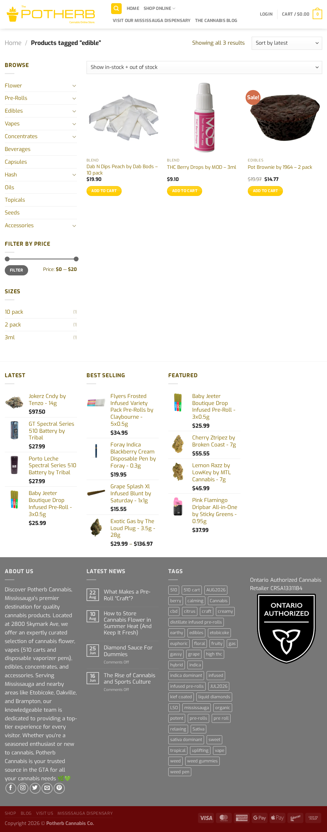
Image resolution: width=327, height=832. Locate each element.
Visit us (44, 813)
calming (195, 600)
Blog (26, 813)
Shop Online (157, 8)
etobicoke (219, 632)
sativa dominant (186, 739)
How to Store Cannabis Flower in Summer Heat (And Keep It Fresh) (128, 623)
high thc (214, 654)
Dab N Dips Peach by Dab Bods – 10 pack (122, 170)
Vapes (12, 123)
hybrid (176, 665)
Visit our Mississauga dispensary (152, 20)
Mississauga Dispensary (85, 813)
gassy (176, 654)
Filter (16, 270)
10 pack (14, 311)
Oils (9, 187)
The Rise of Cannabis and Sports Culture (129, 678)
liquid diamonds (214, 697)
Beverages (17, 149)
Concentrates (21, 136)
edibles (196, 632)
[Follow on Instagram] (23, 788)
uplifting (200, 750)
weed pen (179, 772)
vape (219, 750)
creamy (225, 611)
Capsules (16, 161)
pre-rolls (198, 718)
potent (176, 718)
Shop (10, 813)
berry (175, 600)
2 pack (13, 324)
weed (175, 761)
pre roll (221, 718)
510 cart (192, 590)
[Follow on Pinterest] (59, 788)
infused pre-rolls (187, 686)
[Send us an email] (47, 788)
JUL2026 (218, 686)
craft (206, 611)
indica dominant (186, 675)
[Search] (116, 8)
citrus (189, 611)
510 (173, 590)
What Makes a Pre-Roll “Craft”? (127, 594)
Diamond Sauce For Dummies (128, 650)
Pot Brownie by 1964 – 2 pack (280, 167)
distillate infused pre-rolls (196, 622)
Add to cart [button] (104, 190)
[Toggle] (74, 85)
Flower (13, 85)
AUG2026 (215, 590)
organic (222, 707)
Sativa (198, 729)
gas (232, 643)
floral (199, 643)
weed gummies (202, 761)
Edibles (14, 110)
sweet (214, 739)
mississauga (196, 707)
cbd (174, 611)
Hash (11, 174)
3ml (10, 337)
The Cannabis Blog (216, 20)
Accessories (19, 225)
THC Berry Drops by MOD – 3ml (201, 167)
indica (195, 665)
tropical (178, 750)
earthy (176, 632)
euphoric (179, 643)
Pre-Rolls (16, 97)
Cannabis (219, 600)
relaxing (178, 729)
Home (133, 8)
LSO (174, 707)
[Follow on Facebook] (11, 788)
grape (194, 654)
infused (216, 675)
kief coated (181, 697)
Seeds (12, 212)
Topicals (15, 199)
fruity (216, 643)
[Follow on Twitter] (35, 788)
